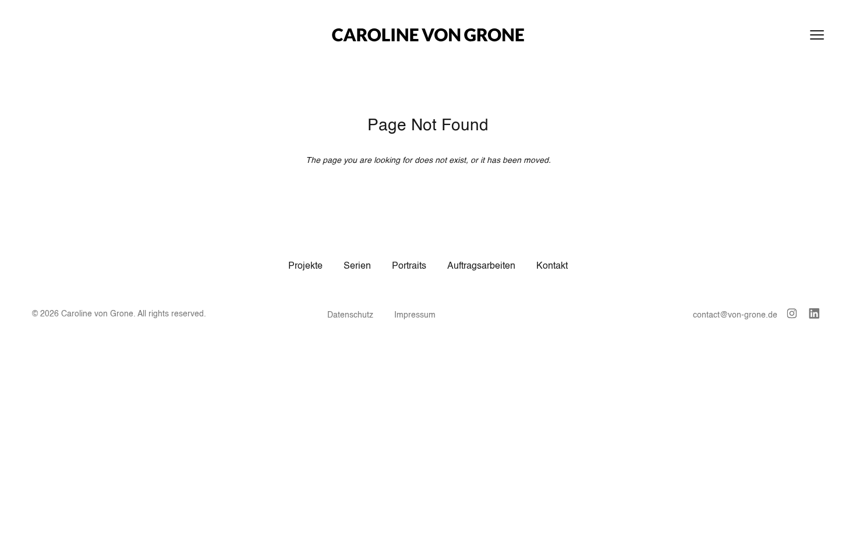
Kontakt (552, 266)
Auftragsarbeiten (481, 266)
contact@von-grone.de (735, 315)
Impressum (415, 315)
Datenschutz (350, 315)
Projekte (305, 266)
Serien (357, 266)
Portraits (409, 266)
